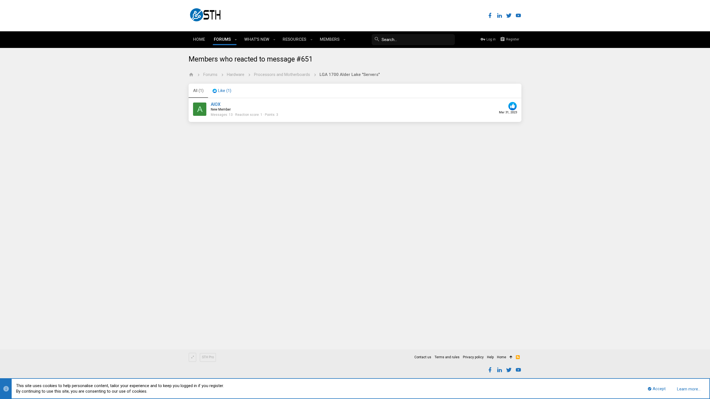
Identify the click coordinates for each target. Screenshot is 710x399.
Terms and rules (447, 357)
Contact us (422, 357)
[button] (236, 39)
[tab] (222, 91)
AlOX (215, 104)
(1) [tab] (198, 90)
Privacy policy (473, 357)
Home (501, 357)
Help (490, 357)
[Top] (511, 357)
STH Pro (208, 357)
